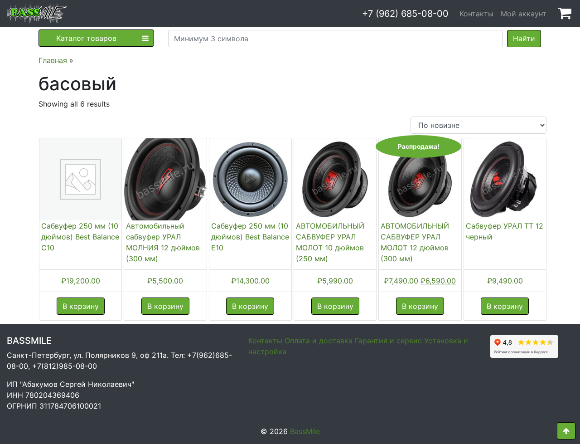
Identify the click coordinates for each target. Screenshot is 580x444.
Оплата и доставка (319, 340)
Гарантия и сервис (388, 340)
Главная (53, 60)
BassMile (305, 431)
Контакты (476, 13)
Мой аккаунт (523, 13)
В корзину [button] (81, 306)
